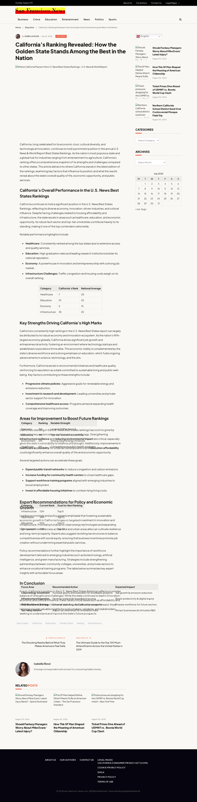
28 (138, 203)
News (87, 19)
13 (178, 188)
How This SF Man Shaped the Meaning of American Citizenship (69, 727)
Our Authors (141, 3)
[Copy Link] (5, 191)
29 (145, 203)
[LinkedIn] (5, 168)
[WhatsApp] (5, 231)
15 (145, 193)
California (37, 623)
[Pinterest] (5, 176)
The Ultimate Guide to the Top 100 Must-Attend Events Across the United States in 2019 (99, 646)
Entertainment (70, 19)
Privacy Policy (107, 777)
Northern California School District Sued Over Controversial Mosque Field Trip (167, 110)
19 (172, 193)
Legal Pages (171, 3)
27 (178, 198)
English (144, 36)
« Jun (137, 209)
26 (171, 198)
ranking (80, 623)
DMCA (101, 772)
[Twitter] (5, 160)
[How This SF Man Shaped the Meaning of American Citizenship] (71, 704)
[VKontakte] (5, 215)
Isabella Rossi (32, 36)
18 (165, 193)
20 (178, 193)
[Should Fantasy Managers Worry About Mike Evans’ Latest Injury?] (32, 704)
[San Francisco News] (40, 10)
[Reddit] (5, 207)
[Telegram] (5, 223)
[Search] (180, 19)
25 (165, 198)
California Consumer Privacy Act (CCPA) (123, 763)
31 (159, 203)
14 (139, 193)
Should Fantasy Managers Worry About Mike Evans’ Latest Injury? (31, 727)
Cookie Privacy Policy (111, 767)
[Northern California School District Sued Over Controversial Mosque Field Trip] (142, 110)
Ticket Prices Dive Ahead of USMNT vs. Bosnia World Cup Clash (108, 727)
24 (158, 198)
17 (159, 193)
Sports (113, 19)
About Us (127, 3)
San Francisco (95, 623)
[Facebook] (5, 152)
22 (145, 198)
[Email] (5, 184)
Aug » (144, 209)
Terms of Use (105, 781)
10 (158, 188)
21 (139, 198)
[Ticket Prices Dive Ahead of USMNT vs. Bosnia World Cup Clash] (109, 704)
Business (23, 19)
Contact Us (156, 3)
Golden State (66, 623)
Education (51, 19)
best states (22, 623)
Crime (36, 19)
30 (151, 203)
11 (165, 188)
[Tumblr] (5, 199)
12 (172, 188)
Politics (99, 19)
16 (152, 193)
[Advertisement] (106, 10)
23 (152, 198)
